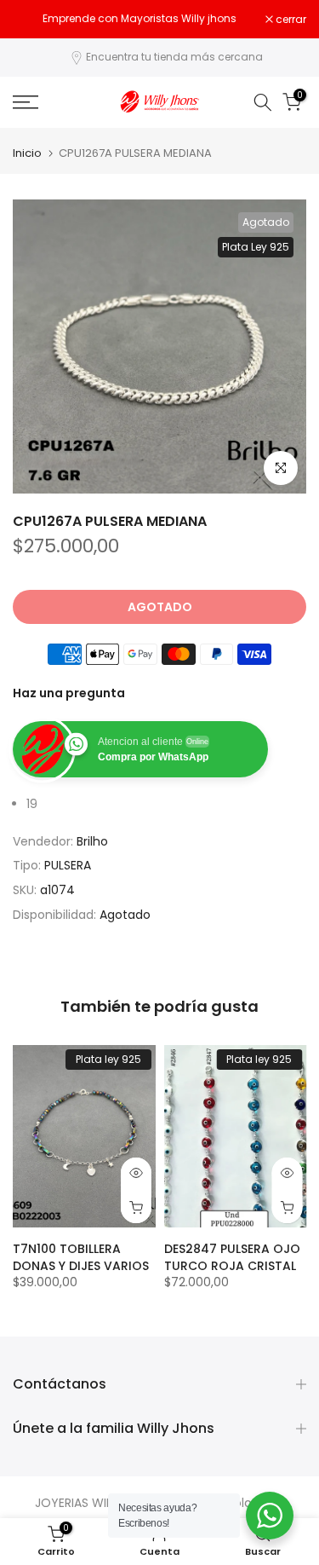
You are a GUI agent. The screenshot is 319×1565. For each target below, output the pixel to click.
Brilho (92, 841)
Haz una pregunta (69, 693)
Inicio (27, 153)
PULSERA (67, 865)
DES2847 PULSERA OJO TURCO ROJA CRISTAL (232, 1257)
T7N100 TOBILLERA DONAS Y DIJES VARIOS (81, 1257)
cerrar (289, 19)
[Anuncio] (139, 18)
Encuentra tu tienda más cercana (174, 56)
